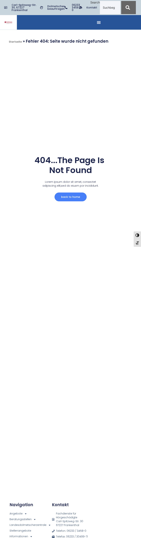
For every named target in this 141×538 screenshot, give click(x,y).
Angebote (16, 513)
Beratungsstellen (17, 519)
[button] (99, 22)
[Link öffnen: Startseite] (8, 22)
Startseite (15, 42)
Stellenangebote (17, 530)
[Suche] (128, 7)
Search (95, 2)
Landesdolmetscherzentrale (17, 525)
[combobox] (110, 7)
